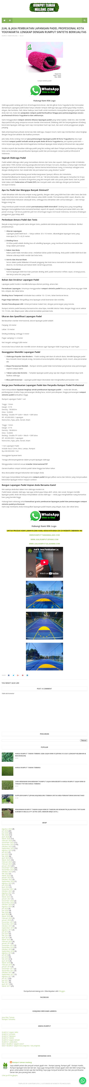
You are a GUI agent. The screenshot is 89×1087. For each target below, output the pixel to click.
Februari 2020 (7, 918)
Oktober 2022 (7, 879)
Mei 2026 (5, 835)
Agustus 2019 (7, 930)
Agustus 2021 (7, 893)
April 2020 (5, 914)
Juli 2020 (5, 908)
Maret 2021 (6, 897)
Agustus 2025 (7, 850)
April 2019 (5, 937)
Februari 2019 (7, 941)
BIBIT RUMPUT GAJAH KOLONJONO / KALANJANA (21, 1046)
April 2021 (5, 895)
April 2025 (5, 858)
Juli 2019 (5, 932)
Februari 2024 (7, 864)
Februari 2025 (7, 862)
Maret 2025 (6, 860)
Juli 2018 (5, 955)
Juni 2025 (5, 854)
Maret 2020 (6, 916)
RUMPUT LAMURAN (9, 1042)
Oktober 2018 (7, 949)
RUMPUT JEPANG (8, 1034)
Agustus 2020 (7, 906)
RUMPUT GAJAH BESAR (11, 1040)
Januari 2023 (6, 877)
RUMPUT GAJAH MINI (10, 1032)
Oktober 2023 (7, 872)
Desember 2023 (8, 868)
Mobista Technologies (62, 1083)
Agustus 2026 (7, 829)
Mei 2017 (5, 982)
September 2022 (8, 881)
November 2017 (8, 970)
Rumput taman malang (22, 1062)
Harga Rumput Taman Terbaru (28, 767)
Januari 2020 (6, 920)
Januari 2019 (6, 943)
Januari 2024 (6, 866)
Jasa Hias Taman (8, 1017)
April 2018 (5, 961)
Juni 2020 (5, 910)
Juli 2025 (5, 852)
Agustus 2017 (7, 976)
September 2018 (8, 951)
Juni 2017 (5, 980)
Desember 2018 (8, 945)
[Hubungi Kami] (82, 1080)
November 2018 (8, 947)
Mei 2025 (5, 856)
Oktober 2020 (7, 904)
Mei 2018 (5, 959)
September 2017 (8, 974)
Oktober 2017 (7, 972)
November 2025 (8, 844)
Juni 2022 (5, 885)
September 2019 (8, 928)
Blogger (62, 991)
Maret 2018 (6, 963)
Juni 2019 (5, 934)
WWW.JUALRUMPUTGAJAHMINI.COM (44, 544)
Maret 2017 (6, 986)
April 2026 (5, 837)
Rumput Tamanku (8, 1019)
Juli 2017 (5, 978)
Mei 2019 (5, 935)
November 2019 (8, 924)
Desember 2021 (8, 889)
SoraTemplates (34, 1083)
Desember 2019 (8, 922)
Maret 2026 (6, 839)
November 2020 (8, 903)
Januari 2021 (6, 899)
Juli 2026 (5, 831)
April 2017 (5, 984)
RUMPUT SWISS (8, 1038)
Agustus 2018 (7, 953)
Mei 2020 (5, 912)
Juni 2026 (5, 833)
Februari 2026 (7, 840)
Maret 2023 (6, 875)
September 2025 (8, 848)
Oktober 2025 (7, 846)
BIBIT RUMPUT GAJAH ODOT (13, 1044)
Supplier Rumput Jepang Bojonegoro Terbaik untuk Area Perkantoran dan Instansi (49, 795)
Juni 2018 (5, 957)
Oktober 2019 (7, 926)
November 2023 (8, 870)
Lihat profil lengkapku (10, 1075)
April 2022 (5, 887)
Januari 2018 (6, 967)
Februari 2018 (7, 965)
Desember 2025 (8, 842)
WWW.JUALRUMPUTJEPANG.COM (44, 539)
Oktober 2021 (7, 891)
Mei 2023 (5, 873)
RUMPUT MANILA (8, 1036)
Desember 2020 (8, 901)
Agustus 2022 (7, 883)
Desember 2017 (8, 969)
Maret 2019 (6, 939)
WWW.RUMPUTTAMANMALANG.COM (44, 535)
